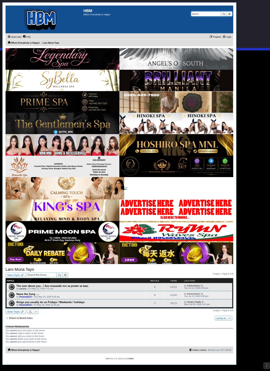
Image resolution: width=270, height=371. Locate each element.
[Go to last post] (202, 285)
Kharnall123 (25, 297)
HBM (131, 359)
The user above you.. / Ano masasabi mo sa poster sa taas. (52, 285)
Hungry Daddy (194, 302)
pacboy (22, 288)
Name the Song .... (27, 294)
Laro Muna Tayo (20, 269)
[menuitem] (27, 36)
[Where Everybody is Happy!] (44, 19)
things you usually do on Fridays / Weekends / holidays (50, 302)
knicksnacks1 (193, 285)
